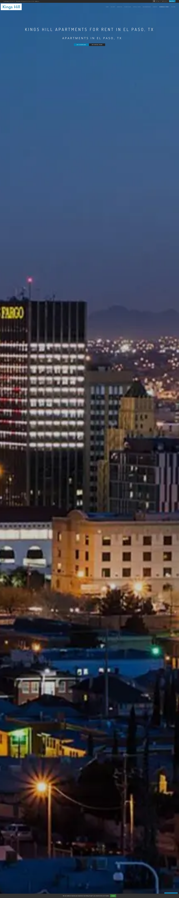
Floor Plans (127, 6)
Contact (155, 6)
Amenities (119, 6)
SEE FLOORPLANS (81, 44)
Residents (165, 1)
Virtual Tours (137, 6)
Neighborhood (147, 6)
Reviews (173, 6)
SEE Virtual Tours (97, 44)
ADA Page (157, 1)
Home (107, 6)
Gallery (113, 6)
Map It (38, 1)
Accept (113, 895)
